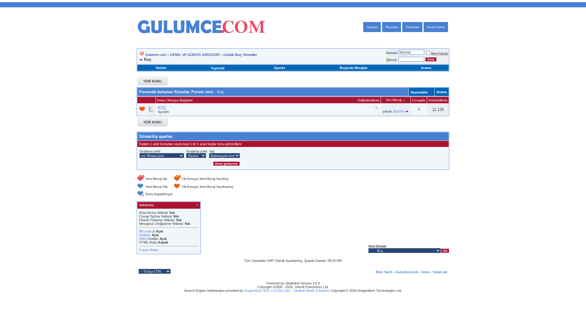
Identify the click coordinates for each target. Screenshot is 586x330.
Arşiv (425, 272)
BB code (145, 231)
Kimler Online (436, 27)
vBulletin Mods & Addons (311, 290)
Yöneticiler (412, 27)
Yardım (160, 68)
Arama (426, 68)
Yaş (212, 151)
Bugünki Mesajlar (353, 68)
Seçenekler (419, 92)
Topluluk (218, 68)
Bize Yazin (384, 272)
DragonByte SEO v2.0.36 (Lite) (267, 290)
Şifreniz (391, 60)
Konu (161, 100)
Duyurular (391, 27)
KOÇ (162, 107)
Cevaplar (418, 100)
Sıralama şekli (149, 151)
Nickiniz (392, 53)
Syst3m (163, 112)
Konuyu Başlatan (180, 100)
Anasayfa (372, 27)
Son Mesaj (393, 100)
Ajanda (279, 68)
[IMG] (143, 238)
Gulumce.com (155, 55)
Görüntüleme (437, 100)
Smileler (145, 235)
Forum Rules (148, 250)
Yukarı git (439, 272)
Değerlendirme (368, 100)
